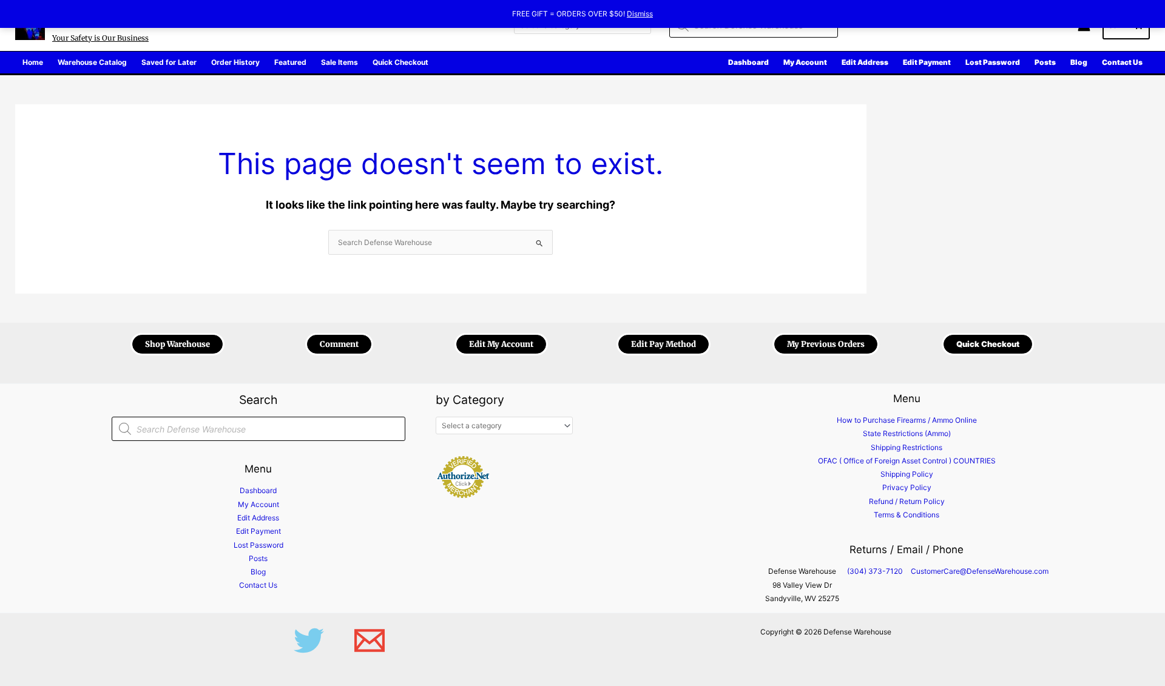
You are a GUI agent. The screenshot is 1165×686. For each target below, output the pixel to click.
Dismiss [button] (640, 13)
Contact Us (258, 585)
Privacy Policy (906, 487)
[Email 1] (369, 640)
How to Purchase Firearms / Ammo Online (907, 420)
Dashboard (258, 490)
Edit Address (258, 517)
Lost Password (258, 545)
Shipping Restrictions (906, 447)
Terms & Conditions (906, 514)
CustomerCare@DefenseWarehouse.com (979, 571)
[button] (177, 344)
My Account (258, 504)
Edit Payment (258, 531)
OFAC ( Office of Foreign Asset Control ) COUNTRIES (907, 460)
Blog (258, 571)
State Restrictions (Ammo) (907, 433)
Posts (258, 558)
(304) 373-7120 (875, 571)
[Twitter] (309, 640)
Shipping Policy (906, 474)
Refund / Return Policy (907, 501)
